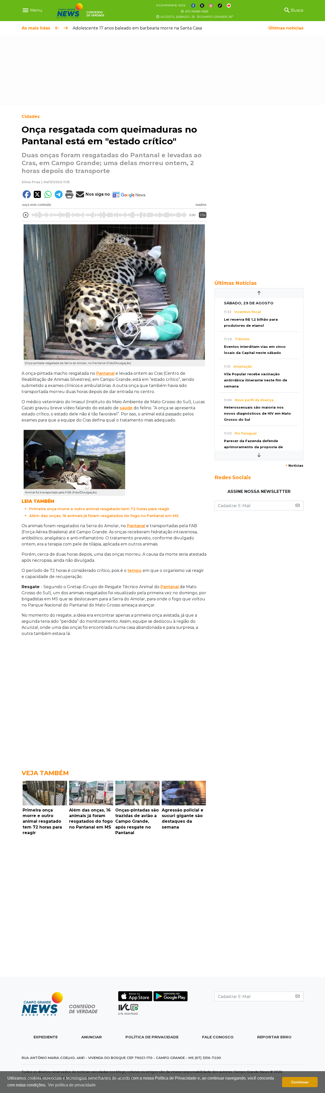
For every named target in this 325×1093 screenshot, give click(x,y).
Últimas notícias (285, 28)
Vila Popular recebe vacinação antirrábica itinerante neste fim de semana (255, 380)
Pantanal (105, 373)
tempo (134, 570)
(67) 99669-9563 (196, 11)
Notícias (294, 465)
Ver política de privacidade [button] (72, 1085)
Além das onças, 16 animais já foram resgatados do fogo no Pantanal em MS (104, 515)
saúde (126, 407)
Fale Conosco (218, 1037)
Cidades (31, 116)
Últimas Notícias (236, 283)
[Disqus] (114, 907)
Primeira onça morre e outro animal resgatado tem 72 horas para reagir (99, 508)
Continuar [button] (299, 1082)
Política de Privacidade (151, 1037)
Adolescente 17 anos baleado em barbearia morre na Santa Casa (137, 28)
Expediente (46, 1037)
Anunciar (91, 1037)
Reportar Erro (274, 1037)
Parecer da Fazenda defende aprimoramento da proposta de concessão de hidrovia (253, 447)
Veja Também (45, 773)
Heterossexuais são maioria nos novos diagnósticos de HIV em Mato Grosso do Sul (257, 413)
